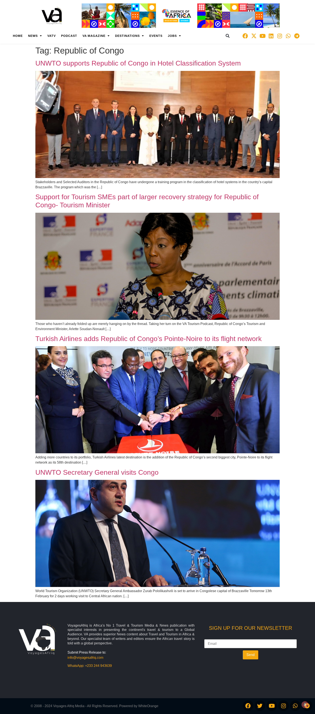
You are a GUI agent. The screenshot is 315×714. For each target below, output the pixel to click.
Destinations (127, 35)
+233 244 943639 (98, 666)
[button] (227, 35)
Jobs (172, 35)
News (33, 35)
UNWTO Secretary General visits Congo (97, 472)
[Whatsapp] (288, 35)
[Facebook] (245, 35)
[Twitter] (260, 705)
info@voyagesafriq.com (85, 657)
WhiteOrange (148, 706)
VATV (51, 35)
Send (250, 655)
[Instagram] (279, 35)
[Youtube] (262, 35)
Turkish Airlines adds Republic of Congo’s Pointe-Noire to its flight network (148, 339)
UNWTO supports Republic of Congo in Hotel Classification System (138, 63)
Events (155, 35)
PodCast (69, 35)
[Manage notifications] (305, 704)
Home (18, 35)
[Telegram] (296, 35)
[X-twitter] (254, 35)
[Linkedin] (271, 35)
